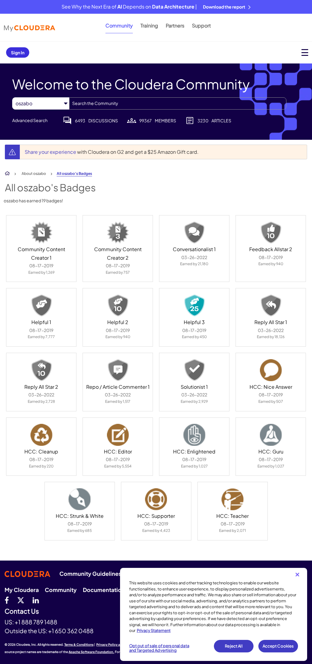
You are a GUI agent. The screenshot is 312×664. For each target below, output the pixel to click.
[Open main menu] (305, 52)
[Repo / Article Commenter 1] (118, 370)
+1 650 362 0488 (71, 630)
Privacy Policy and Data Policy (119, 644)
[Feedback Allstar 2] (271, 233)
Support (201, 25)
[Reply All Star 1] (271, 305)
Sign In (17, 52)
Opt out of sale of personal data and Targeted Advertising (159, 648)
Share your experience (51, 152)
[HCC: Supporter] (156, 499)
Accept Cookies (278, 646)
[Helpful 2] (118, 305)
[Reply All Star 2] (41, 370)
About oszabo (34, 173)
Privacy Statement (154, 630)
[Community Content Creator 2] (118, 233)
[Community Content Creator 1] (41, 233)
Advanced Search (30, 120)
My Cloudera (22, 589)
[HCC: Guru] (271, 435)
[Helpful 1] (41, 305)
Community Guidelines (90, 573)
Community (119, 25)
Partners (175, 25)
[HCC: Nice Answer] (271, 370)
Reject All (233, 646)
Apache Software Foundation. (91, 652)
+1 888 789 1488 (36, 622)
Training (149, 25)
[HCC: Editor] (118, 435)
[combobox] (177, 103)
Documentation (104, 589)
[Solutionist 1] (194, 370)
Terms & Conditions (79, 644)
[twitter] (20, 599)
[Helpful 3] (194, 305)
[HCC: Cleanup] (41, 435)
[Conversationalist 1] (194, 233)
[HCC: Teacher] (232, 499)
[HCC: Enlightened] (194, 435)
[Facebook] (7, 599)
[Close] (297, 574)
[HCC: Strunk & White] (79, 499)
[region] (213, 614)
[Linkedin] (36, 599)
